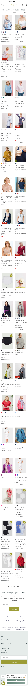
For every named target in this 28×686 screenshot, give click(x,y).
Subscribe (14, 609)
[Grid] (24, 12)
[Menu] (1, 5)
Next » (18, 586)
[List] (26, 12)
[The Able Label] (14, 5)
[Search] (4, 5)
